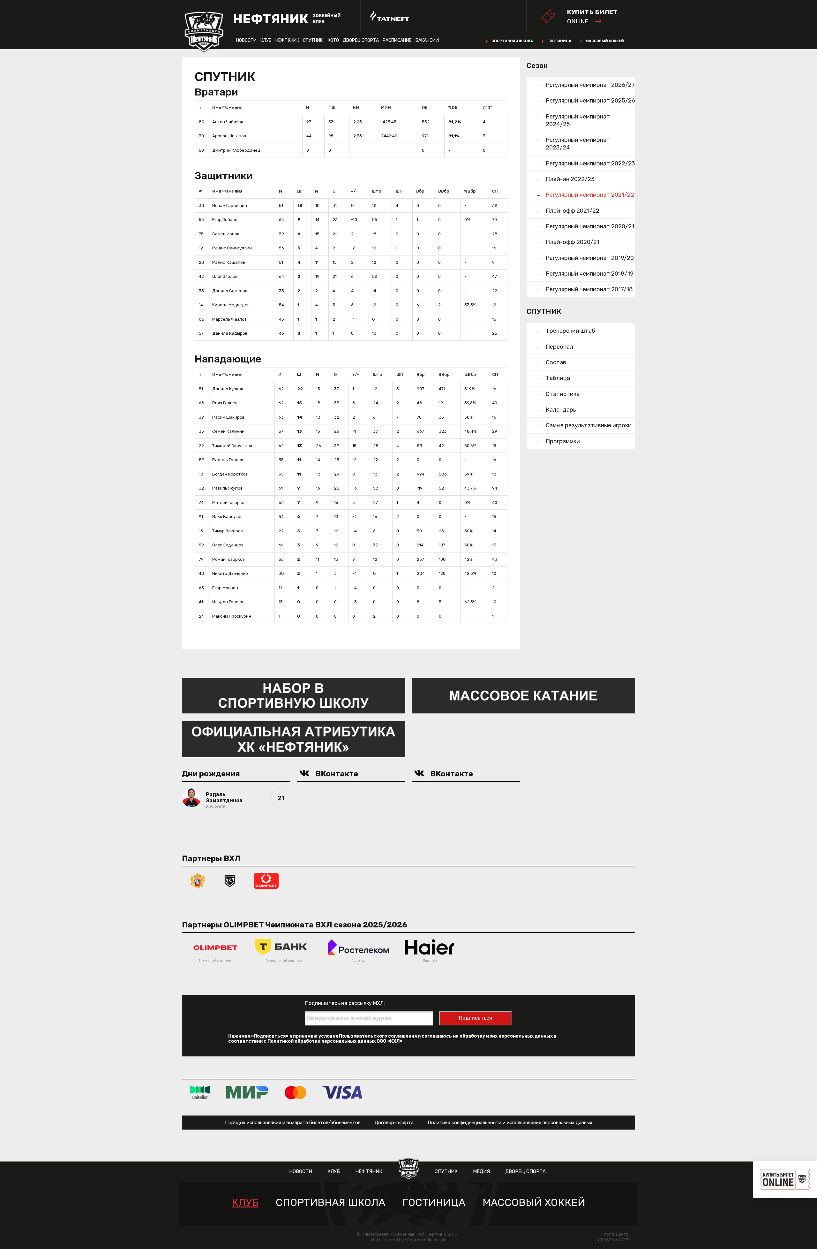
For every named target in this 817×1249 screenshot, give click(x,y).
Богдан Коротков (230, 474)
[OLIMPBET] (266, 880)
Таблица (558, 378)
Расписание (397, 40)
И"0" (487, 107)
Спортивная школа (512, 41)
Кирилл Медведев (231, 304)
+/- (354, 191)
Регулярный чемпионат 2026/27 (590, 84)
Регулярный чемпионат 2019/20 (590, 258)
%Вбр (470, 191)
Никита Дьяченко (230, 573)
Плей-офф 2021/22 (572, 210)
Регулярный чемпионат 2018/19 (589, 273)
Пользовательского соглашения (378, 1036)
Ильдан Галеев (227, 601)
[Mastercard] (295, 1092)
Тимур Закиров (227, 531)
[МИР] (247, 1092)
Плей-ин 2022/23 (570, 179)
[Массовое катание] (523, 695)
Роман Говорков (228, 559)
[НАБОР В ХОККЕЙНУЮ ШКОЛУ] (293, 695)
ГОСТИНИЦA (433, 1202)
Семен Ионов (225, 234)
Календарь (561, 409)
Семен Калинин (228, 431)
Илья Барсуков (227, 516)
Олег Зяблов (224, 276)
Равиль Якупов (227, 488)
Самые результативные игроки (589, 425)
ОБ (425, 107)
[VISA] (342, 1092)
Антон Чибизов (227, 121)
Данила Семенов (229, 290)
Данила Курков (227, 388)
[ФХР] (198, 880)
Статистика (563, 394)
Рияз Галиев (224, 402)
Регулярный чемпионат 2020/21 (590, 226)
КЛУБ (266, 40)
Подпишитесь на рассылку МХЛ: (345, 1003)
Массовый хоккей (605, 41)
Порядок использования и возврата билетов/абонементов (293, 1122)
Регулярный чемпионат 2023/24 (578, 143)
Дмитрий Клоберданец (236, 150)
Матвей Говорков (229, 502)
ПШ (331, 107)
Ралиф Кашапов (228, 262)
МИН (386, 107)
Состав (556, 362)
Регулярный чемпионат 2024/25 (578, 120)
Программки (563, 441)
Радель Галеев (227, 459)
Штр (376, 191)
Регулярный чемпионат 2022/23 (590, 163)
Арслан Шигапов (229, 135)
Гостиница (559, 41)
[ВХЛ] (230, 880)
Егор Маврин (225, 587)
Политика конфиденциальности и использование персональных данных (510, 1122)
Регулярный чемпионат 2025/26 (590, 100)
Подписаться (475, 1018)
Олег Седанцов (228, 545)
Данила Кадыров (229, 333)
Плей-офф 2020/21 (572, 242)
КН (356, 107)
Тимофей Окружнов (232, 445)
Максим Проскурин (231, 616)
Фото (332, 40)
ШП (399, 191)
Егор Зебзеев (226, 219)
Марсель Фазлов (229, 319)
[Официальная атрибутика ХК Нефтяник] (293, 739)
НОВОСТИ (246, 40)
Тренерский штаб (570, 330)
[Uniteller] (200, 1092)
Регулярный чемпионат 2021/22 (590, 194)
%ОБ (453, 107)
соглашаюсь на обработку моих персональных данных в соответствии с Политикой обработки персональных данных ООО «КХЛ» (392, 1038)
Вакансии (427, 40)
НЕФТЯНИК (287, 40)
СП (495, 191)
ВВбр (443, 191)
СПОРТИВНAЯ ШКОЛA (330, 1202)
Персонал (559, 346)
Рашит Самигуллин (232, 248)
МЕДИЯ (481, 1171)
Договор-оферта (394, 1122)
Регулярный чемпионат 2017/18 (589, 289)
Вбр (420, 191)
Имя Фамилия (227, 107)
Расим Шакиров (228, 417)
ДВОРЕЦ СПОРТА (361, 40)
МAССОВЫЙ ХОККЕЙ (534, 1202)
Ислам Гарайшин (229, 205)
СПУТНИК (313, 40)
